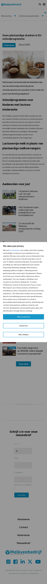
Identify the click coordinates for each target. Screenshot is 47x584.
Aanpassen (23, 326)
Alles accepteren (23, 317)
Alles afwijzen (23, 334)
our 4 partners (14, 250)
